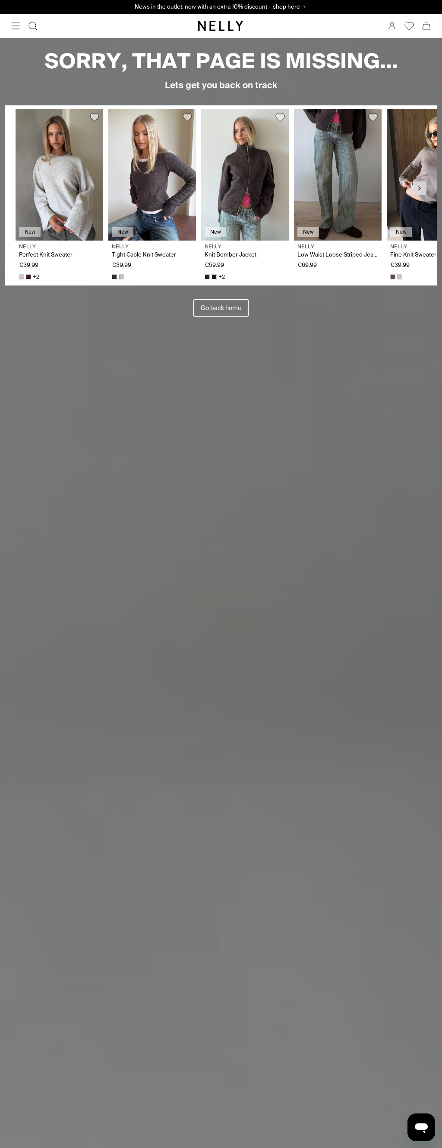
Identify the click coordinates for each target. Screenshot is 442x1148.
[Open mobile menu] (15, 26)
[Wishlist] (409, 26)
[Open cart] (426, 26)
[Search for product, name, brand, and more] (33, 26)
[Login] (392, 26)
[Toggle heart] (94, 117)
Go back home (221, 308)
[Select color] (21, 276)
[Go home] (221, 26)
